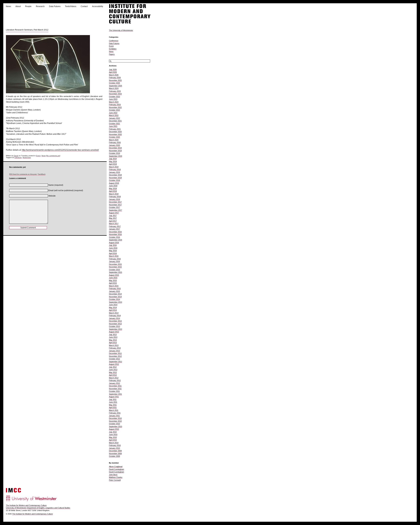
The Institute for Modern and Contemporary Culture (26, 505)
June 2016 (113, 248)
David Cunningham (116, 469)
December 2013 (115, 321)
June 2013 (113, 337)
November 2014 (115, 297)
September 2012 (115, 362)
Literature (18, 157)
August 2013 (114, 332)
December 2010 (115, 418)
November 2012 (115, 356)
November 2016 (115, 234)
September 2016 (115, 240)
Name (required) (55, 185)
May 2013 (113, 340)
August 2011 (114, 397)
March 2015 (113, 286)
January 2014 (114, 318)
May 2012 (113, 372)
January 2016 (114, 261)
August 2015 (114, 275)
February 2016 (115, 259)
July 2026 (113, 69)
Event (38, 156)
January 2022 (114, 118)
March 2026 (113, 75)
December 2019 (115, 148)
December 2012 (115, 353)
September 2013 (115, 329)
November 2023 (115, 94)
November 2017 (115, 205)
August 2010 (114, 429)
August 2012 (114, 364)
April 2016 (113, 253)
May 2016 (113, 251)
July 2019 (113, 159)
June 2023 (113, 99)
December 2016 (115, 232)
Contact (84, 6)
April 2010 (113, 440)
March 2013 (113, 345)
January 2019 (114, 172)
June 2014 (113, 305)
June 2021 (113, 126)
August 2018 (114, 183)
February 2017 (115, 226)
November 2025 (115, 80)
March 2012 (113, 378)
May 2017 (113, 218)
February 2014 (115, 316)
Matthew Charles (115, 477)
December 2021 (115, 121)
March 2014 (113, 313)
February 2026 (115, 78)
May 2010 (113, 437)
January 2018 (114, 199)
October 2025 (114, 83)
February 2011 (115, 413)
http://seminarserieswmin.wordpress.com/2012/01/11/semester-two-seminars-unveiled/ (60, 150)
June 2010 (113, 435)
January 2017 (114, 229)
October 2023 (114, 97)
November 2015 (115, 267)
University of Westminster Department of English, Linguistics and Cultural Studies (38, 508)
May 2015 (113, 280)
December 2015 (115, 264)
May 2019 (113, 161)
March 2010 (113, 443)
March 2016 (113, 256)
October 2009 (114, 456)
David (16, 156)
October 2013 (114, 326)
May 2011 (113, 405)
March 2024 (113, 88)
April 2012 (113, 375)
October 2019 (114, 153)
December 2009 (115, 451)
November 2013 (115, 324)
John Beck (113, 475)
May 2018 (113, 188)
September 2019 (115, 156)
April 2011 (113, 407)
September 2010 (115, 426)
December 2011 (115, 386)
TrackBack (41, 174)
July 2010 (113, 432)
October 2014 (114, 299)
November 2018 (115, 178)
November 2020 (115, 134)
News (8, 6)
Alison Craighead (115, 466)
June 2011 (113, 402)
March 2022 (113, 115)
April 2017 (113, 221)
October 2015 (114, 270)
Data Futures (55, 6)
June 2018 (113, 186)
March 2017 (113, 224)
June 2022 (113, 113)
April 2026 (113, 72)
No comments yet (53, 156)
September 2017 (115, 210)
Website (52, 196)
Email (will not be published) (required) (65, 190)
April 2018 (113, 191)
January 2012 (114, 383)
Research (40, 6)
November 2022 (115, 107)
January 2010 (114, 448)
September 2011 (115, 394)
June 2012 (113, 370)
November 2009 (115, 454)
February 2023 (115, 105)
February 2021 (115, 129)
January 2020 (114, 145)
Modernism (27, 157)
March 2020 (113, 140)
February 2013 (115, 348)
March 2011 (113, 410)
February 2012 (115, 380)
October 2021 (114, 124)
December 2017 (115, 202)
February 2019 (115, 169)
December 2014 (115, 294)
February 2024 (115, 91)
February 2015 (115, 288)
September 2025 (115, 86)
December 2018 (115, 175)
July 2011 (112, 399)
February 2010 (115, 445)
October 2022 (114, 110)
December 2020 (115, 132)
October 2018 (114, 180)
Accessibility (97, 6)
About (18, 6)
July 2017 (113, 216)
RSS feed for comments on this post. (23, 174)
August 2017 (114, 213)
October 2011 (114, 391)
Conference (113, 41)
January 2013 (114, 351)
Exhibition (112, 49)
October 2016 (114, 237)
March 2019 (113, 167)
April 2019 (113, 164)
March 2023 (113, 102)
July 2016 (113, 245)
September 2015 (115, 272)
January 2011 (114, 416)
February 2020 (115, 142)
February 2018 (115, 197)
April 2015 (113, 283)
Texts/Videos (70, 6)
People (28, 6)
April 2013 (113, 343)
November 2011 (115, 389)
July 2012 (113, 367)
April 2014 (113, 310)
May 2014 (113, 307)
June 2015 (113, 278)
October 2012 (114, 359)
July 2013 (113, 335)
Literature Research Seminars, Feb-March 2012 (27, 30)
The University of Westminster (121, 30)
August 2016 (114, 243)
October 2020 (114, 137)
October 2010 (114, 424)
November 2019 (115, 151)
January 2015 (114, 291)
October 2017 (114, 207)
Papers (112, 54)
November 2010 (115, 421)
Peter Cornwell (115, 480)
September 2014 (115, 302)
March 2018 (113, 194)
